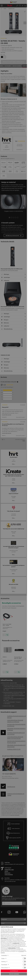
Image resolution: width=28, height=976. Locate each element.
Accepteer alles (14, 971)
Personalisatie (4, 964)
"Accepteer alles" (16, 942)
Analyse (3, 958)
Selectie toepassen (14, 974)
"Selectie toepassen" (12, 947)
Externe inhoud (4, 967)
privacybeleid (21, 951)
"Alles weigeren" (4, 937)
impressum (3, 952)
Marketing (3, 961)
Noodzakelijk (4, 955)
